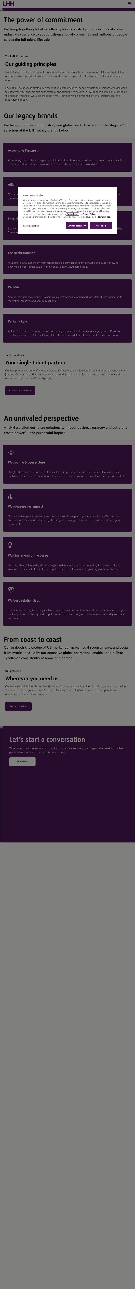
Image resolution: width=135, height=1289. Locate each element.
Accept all (101, 226)
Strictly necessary (77, 226)
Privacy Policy (89, 214)
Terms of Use (104, 217)
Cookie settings (31, 226)
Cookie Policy (73, 214)
